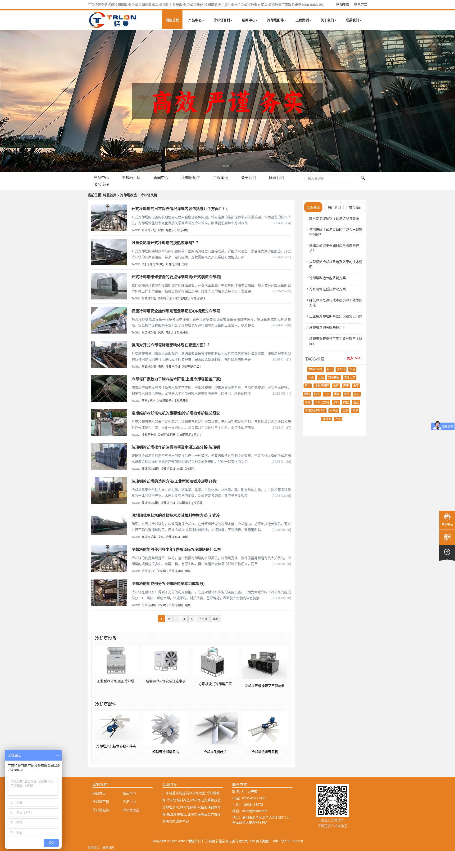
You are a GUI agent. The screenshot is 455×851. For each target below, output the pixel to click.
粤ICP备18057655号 (288, 840)
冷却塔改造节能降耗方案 (327, 277)
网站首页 (172, 20)
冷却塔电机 (181, 298)
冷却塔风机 (181, 230)
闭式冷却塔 (149, 537)
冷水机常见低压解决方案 (327, 288)
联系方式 (360, 4)
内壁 (346, 402)
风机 (144, 264)
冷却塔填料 (198, 298)
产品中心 (195, 20)
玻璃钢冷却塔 (150, 469)
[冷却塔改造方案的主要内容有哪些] (227, 101)
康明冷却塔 (315, 369)
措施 (352, 369)
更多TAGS (354, 358)
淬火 (311, 377)
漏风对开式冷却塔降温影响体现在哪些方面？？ (171, 345)
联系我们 (352, 20)
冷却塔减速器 (166, 434)
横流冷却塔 (149, 332)
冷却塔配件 (275, 20)
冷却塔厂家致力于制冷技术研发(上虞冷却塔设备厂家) (176, 379)
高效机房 (108, 847)
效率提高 (334, 377)
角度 (356, 386)
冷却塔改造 (131, 809)
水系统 (334, 410)
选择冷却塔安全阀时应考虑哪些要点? (334, 248)
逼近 (336, 386)
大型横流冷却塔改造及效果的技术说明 (335, 264)
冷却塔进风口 (190, 366)
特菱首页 (109, 194)
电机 (169, 332)
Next (4, 101)
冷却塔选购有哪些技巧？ (327, 327)
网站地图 (343, 4)
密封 (196, 434)
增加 (307, 394)
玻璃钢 (327, 419)
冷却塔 (189, 469)
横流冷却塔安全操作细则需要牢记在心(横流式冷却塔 (176, 310)
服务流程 (101, 184)
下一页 (203, 619)
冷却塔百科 (222, 20)
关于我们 (327, 20)
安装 (161, 537)
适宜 (356, 402)
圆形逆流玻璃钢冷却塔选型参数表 (334, 218)
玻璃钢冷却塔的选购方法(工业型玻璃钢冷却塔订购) (174, 481)
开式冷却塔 (149, 230)
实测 (345, 410)
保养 (161, 230)
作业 (317, 394)
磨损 (347, 394)
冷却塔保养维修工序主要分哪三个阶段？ (335, 341)
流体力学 (349, 377)
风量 (355, 410)
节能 (144, 400)
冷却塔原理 (322, 386)
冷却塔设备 (164, 400)
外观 (307, 402)
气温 (327, 394)
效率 (185, 264)
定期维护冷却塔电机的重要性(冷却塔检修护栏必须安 (176, 413)
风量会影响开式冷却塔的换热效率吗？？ (166, 242)
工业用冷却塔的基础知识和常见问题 (335, 316)
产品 (338, 419)
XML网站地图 (259, 840)
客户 (307, 386)
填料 (185, 537)
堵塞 (169, 230)
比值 (321, 377)
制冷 (152, 400)
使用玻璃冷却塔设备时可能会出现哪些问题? (335, 232)
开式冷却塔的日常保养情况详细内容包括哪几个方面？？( (180, 208)
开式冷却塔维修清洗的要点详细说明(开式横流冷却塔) (176, 276)
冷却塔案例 (322, 402)
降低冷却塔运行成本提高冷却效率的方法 (335, 302)
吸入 (356, 394)
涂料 (336, 402)
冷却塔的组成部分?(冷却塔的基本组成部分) (168, 583)
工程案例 (302, 20)
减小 (329, 369)
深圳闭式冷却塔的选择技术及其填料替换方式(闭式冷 (176, 515)
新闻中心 (248, 20)
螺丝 (337, 394)
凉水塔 (341, 369)
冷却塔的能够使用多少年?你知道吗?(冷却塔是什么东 (176, 549)
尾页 (216, 619)
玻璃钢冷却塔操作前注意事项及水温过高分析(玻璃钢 (176, 447)
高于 (346, 386)
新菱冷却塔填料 (315, 410)
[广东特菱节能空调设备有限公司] (113, 25)
